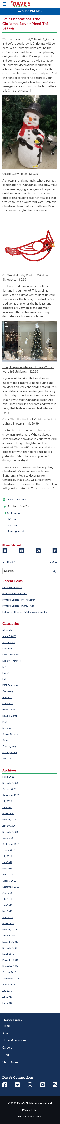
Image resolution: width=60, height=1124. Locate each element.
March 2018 (8, 923)
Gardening (7, 691)
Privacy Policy (30, 1110)
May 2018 (7, 911)
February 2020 (9, 819)
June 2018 (7, 905)
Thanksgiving (9, 746)
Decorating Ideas (10, 654)
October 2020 (9, 789)
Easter (5, 673)
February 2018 (9, 929)
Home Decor (8, 709)
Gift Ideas (7, 697)
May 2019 (7, 868)
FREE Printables (10, 685)
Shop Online (10, 1062)
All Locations (14, 513)
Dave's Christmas (17, 499)
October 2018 (9, 880)
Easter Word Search (12, 587)
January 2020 (9, 825)
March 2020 (8, 813)
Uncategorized (15, 531)
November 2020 (10, 783)
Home (6, 1026)
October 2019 (9, 838)
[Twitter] (21, 550)
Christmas (12, 519)
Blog (5, 1055)
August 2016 (8, 984)
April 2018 (7, 917)
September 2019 (10, 844)
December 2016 (10, 960)
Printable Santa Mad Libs (14, 593)
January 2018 (9, 935)
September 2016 (10, 978)
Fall (4, 679)
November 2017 (10, 948)
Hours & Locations (14, 1040)
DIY (4, 666)
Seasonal (12, 525)
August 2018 (8, 893)
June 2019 (7, 862)
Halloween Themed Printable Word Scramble (25, 612)
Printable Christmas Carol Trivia (18, 605)
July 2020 (7, 801)
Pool (4, 722)
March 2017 (8, 954)
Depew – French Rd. (12, 660)
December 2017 (10, 942)
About (6, 1033)
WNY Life (7, 758)
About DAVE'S (9, 636)
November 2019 (10, 832)
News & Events (9, 715)
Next (53, 562)
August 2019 (8, 850)
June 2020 (7, 807)
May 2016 (7, 1003)
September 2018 (10, 886)
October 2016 (9, 972)
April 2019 (7, 874)
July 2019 (7, 856)
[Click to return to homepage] (20, 4)
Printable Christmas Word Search (18, 599)
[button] (4, 1085)
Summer (6, 740)
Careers (7, 1048)
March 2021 (8, 776)
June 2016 (7, 996)
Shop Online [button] (31, 11)
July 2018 (7, 899)
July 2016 (7, 990)
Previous (9, 562)
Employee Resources (30, 1116)
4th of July (7, 630)
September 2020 (10, 795)
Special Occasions (11, 734)
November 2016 (10, 966)
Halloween (7, 703)
